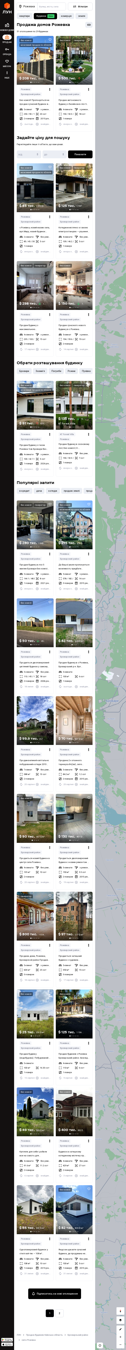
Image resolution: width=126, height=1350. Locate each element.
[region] (110, 675)
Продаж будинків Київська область (44, 1335)
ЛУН (19, 1335)
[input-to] (54, 154)
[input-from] (29, 154)
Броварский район (30, 94)
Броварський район (78, 1335)
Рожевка (25, 89)
